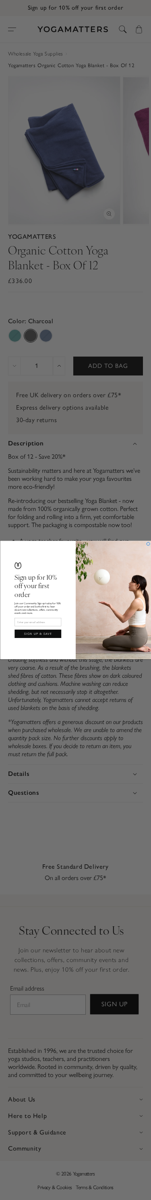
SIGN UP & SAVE (38, 634)
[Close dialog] (147, 543)
